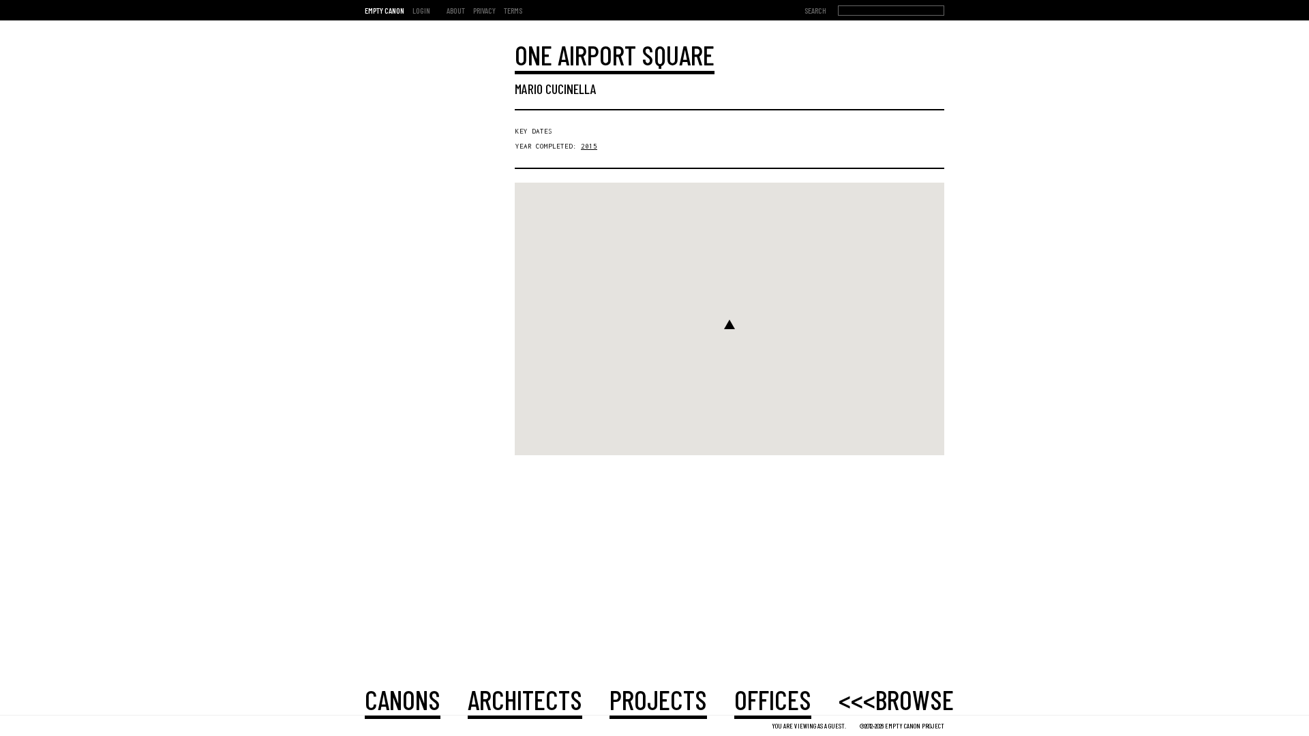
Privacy (484, 10)
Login (421, 10)
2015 (589, 146)
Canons (402, 699)
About (456, 10)
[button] (729, 324)
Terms (513, 10)
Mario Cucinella (556, 88)
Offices (772, 699)
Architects (525, 699)
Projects (658, 699)
